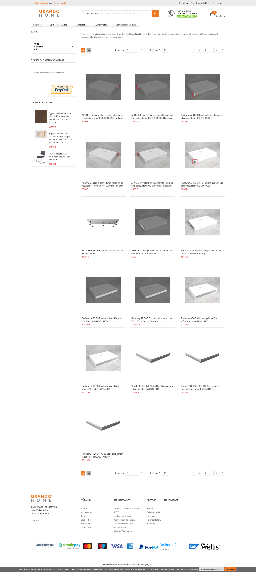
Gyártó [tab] (38, 46)
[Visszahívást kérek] (181, 11)
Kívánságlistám (202, 3)
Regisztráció (60, 3)
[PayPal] (148, 547)
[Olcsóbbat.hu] (44, 545)
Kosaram (151, 516)
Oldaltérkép (86, 519)
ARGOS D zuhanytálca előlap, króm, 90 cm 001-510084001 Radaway (201, 252)
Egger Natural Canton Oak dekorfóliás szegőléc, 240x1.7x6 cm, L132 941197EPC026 (60, 138)
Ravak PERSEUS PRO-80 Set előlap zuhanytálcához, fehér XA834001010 (103, 455)
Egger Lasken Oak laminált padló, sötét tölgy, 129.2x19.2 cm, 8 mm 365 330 (60, 118)
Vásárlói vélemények (123, 531)
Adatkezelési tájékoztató (211, 569)
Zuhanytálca (101, 24)
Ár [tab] (35, 49)
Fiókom (185, 3)
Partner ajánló (120, 527)
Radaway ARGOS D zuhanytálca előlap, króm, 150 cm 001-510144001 (100, 387)
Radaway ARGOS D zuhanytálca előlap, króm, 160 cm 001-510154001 (200, 320)
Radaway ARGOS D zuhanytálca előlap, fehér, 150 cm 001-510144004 (151, 320)
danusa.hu (86, 527)
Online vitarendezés (123, 523)
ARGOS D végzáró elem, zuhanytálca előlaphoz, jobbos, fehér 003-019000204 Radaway (103, 116)
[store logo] (49, 13)
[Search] (155, 13)
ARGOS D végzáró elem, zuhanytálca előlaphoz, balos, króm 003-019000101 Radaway (152, 184)
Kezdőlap (37, 24)
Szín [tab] (36, 44)
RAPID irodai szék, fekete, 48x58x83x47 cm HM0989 (59, 156)
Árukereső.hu (164, 550)
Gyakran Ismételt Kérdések (126, 508)
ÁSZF (116, 512)
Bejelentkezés (41, 3)
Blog (83, 516)
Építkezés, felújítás (58, 24)
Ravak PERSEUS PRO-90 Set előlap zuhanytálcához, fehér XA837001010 (152, 387)
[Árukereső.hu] (168, 545)
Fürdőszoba (81, 24)
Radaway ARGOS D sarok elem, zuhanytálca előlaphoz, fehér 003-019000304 (202, 116)
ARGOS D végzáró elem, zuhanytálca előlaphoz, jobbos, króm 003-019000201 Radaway (103, 184)
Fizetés (219, 3)
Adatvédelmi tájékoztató (125, 519)
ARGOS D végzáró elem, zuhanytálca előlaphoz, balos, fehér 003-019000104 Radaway (152, 116)
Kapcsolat (35, 520)
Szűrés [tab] (35, 31)
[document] (128, 569)
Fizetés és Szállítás (122, 516)
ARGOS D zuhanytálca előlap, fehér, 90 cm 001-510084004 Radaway (151, 252)
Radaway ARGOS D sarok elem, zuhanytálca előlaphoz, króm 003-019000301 (202, 184)
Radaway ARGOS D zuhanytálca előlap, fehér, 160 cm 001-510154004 (102, 320)
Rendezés (119, 50)
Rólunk (84, 508)
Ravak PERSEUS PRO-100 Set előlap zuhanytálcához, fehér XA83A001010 (200, 387)
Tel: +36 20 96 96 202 (41, 513)
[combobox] (131, 13)
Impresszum (86, 512)
